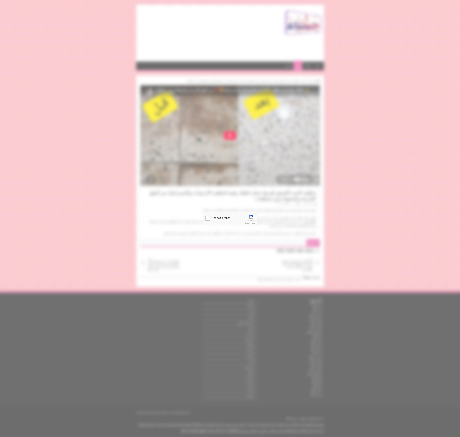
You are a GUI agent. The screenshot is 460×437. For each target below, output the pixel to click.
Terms (253, 223)
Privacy (247, 223)
